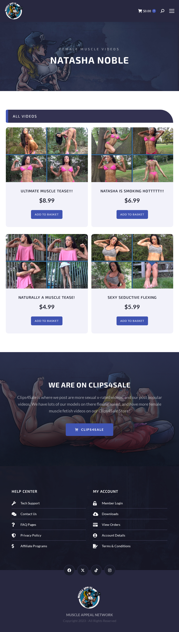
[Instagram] (109, 570)
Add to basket (47, 214)
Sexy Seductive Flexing (132, 297)
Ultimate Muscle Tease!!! (47, 191)
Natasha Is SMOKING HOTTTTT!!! (132, 191)
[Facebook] (69, 570)
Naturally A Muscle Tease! (46, 297)
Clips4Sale (92, 430)
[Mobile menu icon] (171, 11)
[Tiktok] (96, 570)
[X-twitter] (82, 570)
